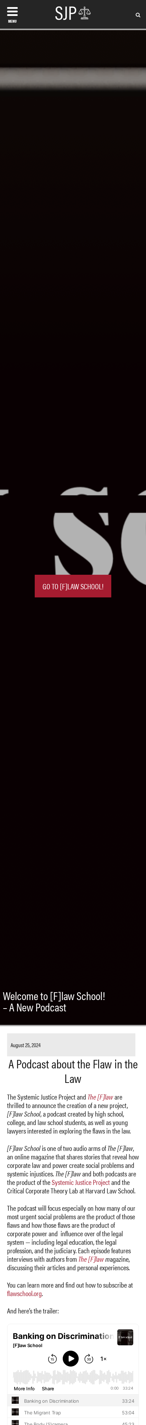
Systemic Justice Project (81, 1182)
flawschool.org (24, 1293)
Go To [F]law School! (73, 585)
